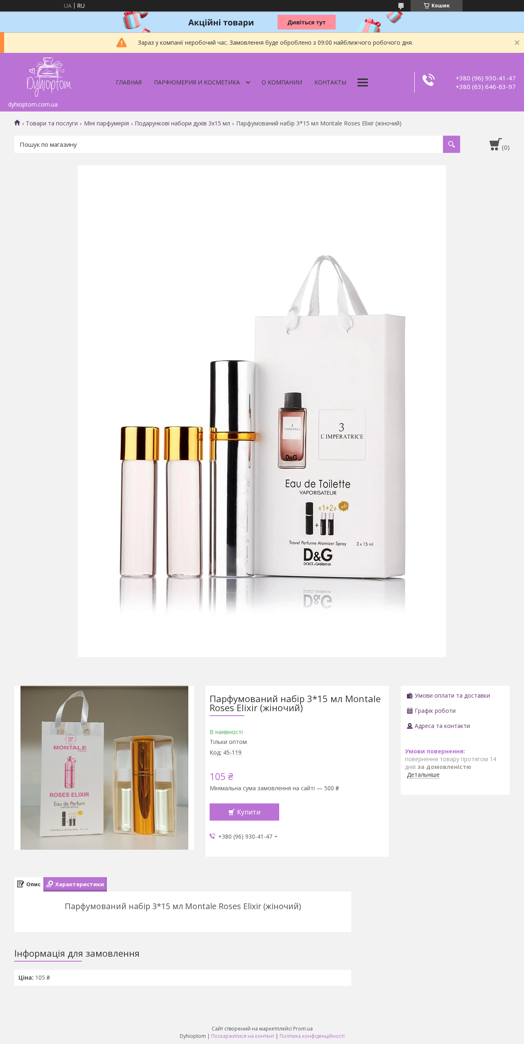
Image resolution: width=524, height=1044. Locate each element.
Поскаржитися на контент (242, 1036)
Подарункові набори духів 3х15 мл (182, 123)
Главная (129, 82)
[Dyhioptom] (49, 75)
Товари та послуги (52, 123)
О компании (282, 82)
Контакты (330, 82)
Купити (248, 812)
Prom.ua (303, 1028)
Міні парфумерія (106, 123)
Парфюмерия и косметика (197, 82)
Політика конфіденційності (312, 1036)
